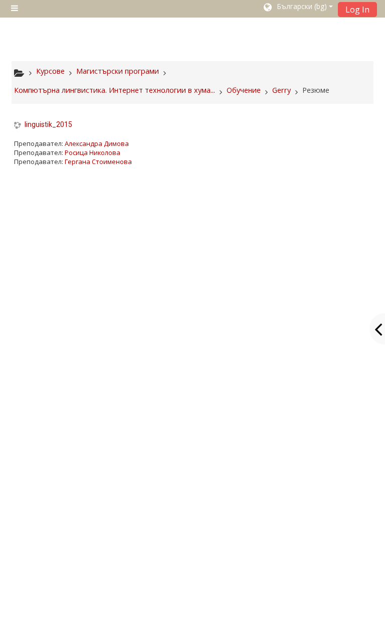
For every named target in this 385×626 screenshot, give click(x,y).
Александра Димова (97, 143)
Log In (357, 9)
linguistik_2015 (48, 124)
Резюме (315, 90)
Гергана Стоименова (98, 161)
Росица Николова (92, 152)
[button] (297, 9)
